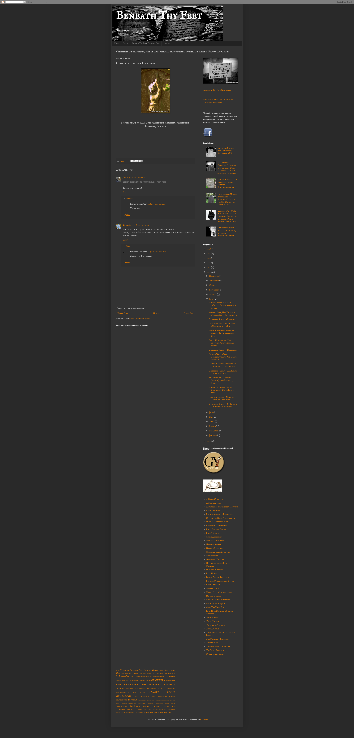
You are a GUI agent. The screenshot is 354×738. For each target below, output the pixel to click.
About (125, 43)
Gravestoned (212, 555)
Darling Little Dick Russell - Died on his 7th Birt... (223, 325)
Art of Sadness (213, 510)
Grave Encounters (215, 540)
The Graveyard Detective (218, 646)
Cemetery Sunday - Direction (223, 350)
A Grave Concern (214, 499)
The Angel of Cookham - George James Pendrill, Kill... (221, 380)
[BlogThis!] (134, 161)
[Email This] (131, 161)
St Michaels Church (142, 676)
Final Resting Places (216, 529)
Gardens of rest (145, 673)
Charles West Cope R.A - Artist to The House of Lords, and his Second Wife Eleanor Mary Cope (227, 216)
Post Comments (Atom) (140, 318)
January (213, 435)
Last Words (211, 573)
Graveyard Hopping (215, 559)
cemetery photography (142, 684)
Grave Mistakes (213, 544)
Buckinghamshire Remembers (220, 514)
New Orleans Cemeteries (218, 599)
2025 (209, 253)
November (214, 280)
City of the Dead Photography (220, 518)
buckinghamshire (133, 680)
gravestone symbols (166, 696)
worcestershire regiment (133, 712)
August (213, 294)
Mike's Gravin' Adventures (219, 592)
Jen (124, 177)
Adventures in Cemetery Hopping (222, 507)
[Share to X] (136, 161)
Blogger (204, 719)
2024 (209, 258)
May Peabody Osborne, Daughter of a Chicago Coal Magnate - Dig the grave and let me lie (227, 168)
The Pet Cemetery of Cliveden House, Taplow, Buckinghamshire (227, 183)
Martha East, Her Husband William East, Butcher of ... (223, 314)
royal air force (153, 700)
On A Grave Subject (215, 603)
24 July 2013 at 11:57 (142, 225)
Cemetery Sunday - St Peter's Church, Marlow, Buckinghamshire (227, 231)
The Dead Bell (213, 642)
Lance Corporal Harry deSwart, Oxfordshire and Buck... (222, 305)
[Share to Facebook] (139, 161)
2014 (209, 267)
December (214, 276)
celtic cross (145, 680)
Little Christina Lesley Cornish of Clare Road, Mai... (221, 390)
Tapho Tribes (212, 621)
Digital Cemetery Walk (217, 521)
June (211, 412)
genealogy (123, 696)
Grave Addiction (214, 537)
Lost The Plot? (213, 584)
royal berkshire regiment (134, 703)
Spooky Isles (212, 617)
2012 (209, 441)
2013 (209, 272)
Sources (166, 43)
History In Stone (214, 569)
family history (162, 692)
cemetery (158, 680)
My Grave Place (213, 596)
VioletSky (128, 225)
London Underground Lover (220, 581)
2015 (209, 262)
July (211, 299)
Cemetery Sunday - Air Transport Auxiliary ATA (226, 151)
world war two (164, 712)
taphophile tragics (138, 706)
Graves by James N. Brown (218, 552)
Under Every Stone (215, 654)
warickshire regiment (157, 709)
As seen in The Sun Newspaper (217, 90)
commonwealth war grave (130, 692)
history (132, 699)
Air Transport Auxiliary (127, 670)
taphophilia (156, 706)
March (212, 426)
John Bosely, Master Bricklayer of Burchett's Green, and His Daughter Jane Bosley (227, 199)
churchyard (170, 688)
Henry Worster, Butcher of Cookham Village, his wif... (222, 365)
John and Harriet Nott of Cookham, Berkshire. (221, 398)
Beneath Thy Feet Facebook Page (145, 43)
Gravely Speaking (214, 548)
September (214, 290)
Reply (125, 192)
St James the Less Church (163, 673)
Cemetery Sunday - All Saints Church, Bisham (223, 372)
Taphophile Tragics (215, 625)
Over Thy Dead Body (215, 607)
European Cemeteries (216, 525)
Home (116, 43)
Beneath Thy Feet (159, 16)
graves (153, 696)
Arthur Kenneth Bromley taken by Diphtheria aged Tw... (221, 333)
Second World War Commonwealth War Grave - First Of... (223, 357)
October (213, 285)
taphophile (121, 706)
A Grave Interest (214, 503)
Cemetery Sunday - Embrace (222, 319)
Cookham (134, 673)
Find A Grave (212, 533)
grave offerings (141, 696)
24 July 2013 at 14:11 (157, 204)
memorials (142, 700)
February (213, 431)
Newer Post (122, 313)
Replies (129, 198)
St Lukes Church (124, 676)
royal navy (170, 703)
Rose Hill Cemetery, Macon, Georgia (219, 612)
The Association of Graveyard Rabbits (220, 634)
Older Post (188, 313)
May (211, 417)
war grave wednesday (137, 709)
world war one (150, 712)
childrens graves (155, 688)
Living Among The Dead (217, 577)
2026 (209, 249)
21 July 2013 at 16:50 (136, 177)
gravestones (121, 700)
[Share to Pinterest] (141, 161)
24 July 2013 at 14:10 (157, 251)
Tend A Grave (212, 629)
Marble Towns (213, 588)
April (212, 421)
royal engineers (155, 703)
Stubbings (155, 676)
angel (161, 676)
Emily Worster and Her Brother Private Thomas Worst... (221, 343)
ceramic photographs (135, 688)
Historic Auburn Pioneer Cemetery (218, 564)
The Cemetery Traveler (217, 639)
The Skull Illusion (215, 650)
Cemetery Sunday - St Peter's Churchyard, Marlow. (223, 405)
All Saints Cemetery (151, 670)
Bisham (127, 673)
